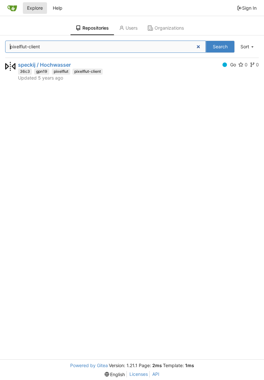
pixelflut (61, 71)
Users (131, 28)
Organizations (169, 28)
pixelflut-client (87, 71)
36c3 (25, 71)
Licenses (138, 374)
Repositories (95, 28)
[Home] (12, 8)
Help (57, 8)
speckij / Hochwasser (44, 65)
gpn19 (41, 71)
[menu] (247, 47)
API (155, 374)
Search (220, 46)
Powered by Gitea (89, 365)
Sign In (249, 8)
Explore (35, 8)
